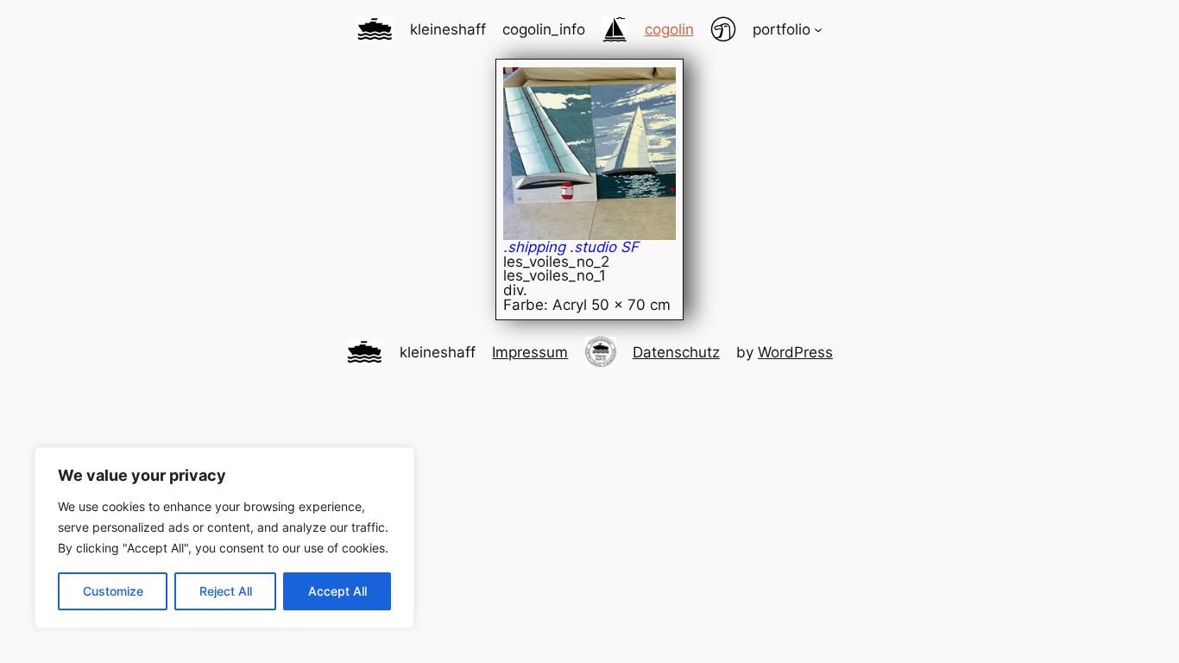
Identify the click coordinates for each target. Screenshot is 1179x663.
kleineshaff (448, 29)
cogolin (669, 29)
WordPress (795, 352)
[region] (224, 537)
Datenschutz (676, 352)
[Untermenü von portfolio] (818, 29)
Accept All (337, 591)
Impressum (530, 352)
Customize (113, 591)
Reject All (225, 591)
